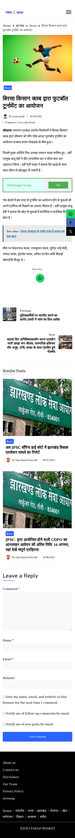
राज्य (30, 810)
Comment (11, 588)
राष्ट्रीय (19, 810)
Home (7, 810)
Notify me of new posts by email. (30, 724)
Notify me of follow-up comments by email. (38, 713)
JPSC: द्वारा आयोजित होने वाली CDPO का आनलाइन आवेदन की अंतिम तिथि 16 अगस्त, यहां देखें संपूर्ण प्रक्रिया (37, 544)
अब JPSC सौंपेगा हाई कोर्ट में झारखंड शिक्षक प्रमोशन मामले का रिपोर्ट (37, 450)
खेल (64, 810)
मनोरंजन (8, 816)
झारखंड (41, 810)
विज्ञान (19, 816)
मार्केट (43, 816)
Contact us (11, 769)
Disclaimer (11, 777)
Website (9, 678)
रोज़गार (54, 810)
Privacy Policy (13, 791)
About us (9, 762)
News (8, 87)
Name (8, 640)
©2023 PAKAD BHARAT (37, 828)
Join (58, 185)
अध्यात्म (31, 816)
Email (8, 659)
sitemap (9, 798)
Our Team (10, 784)
